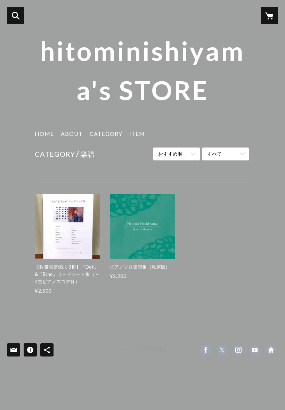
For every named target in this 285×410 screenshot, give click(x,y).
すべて (214, 154)
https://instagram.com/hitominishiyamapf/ (238, 350)
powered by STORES (142, 351)
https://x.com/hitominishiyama (222, 350)
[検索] (15, 15)
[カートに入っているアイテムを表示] (269, 15)
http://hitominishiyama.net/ (271, 350)
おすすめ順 (170, 154)
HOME (44, 133)
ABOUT (72, 133)
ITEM (137, 133)
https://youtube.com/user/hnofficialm (255, 350)
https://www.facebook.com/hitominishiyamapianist (206, 350)
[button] (106, 135)
